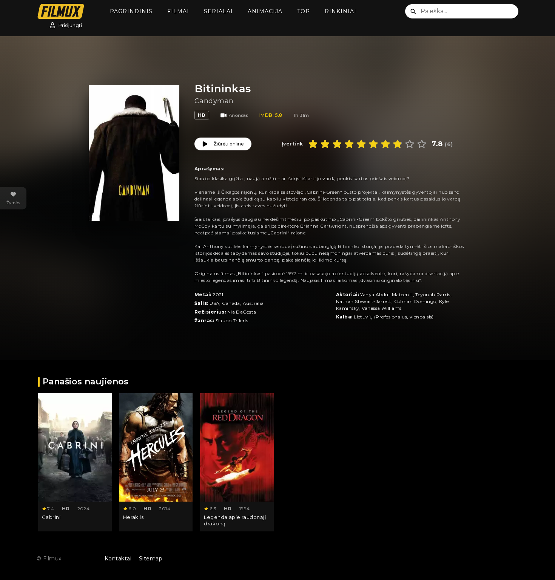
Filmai (178, 11)
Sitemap (150, 558)
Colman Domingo (415, 301)
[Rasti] (413, 11)
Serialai (218, 11)
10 (422, 144)
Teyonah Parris (432, 294)
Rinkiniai (340, 11)
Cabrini (51, 517)
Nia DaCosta (241, 312)
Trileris (240, 320)
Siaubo (224, 320)
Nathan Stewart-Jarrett (364, 301)
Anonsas (238, 115)
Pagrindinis (131, 11)
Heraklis (133, 517)
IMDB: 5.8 (270, 115)
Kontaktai (118, 558)
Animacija (265, 11)
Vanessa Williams (381, 308)
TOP (303, 11)
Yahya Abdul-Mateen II (386, 294)
